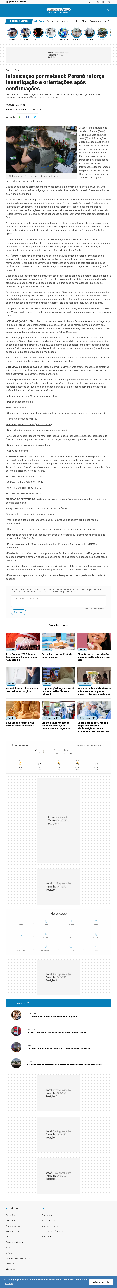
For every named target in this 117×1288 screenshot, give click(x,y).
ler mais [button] (9, 1283)
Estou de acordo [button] (101, 1282)
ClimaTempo (101, 745)
